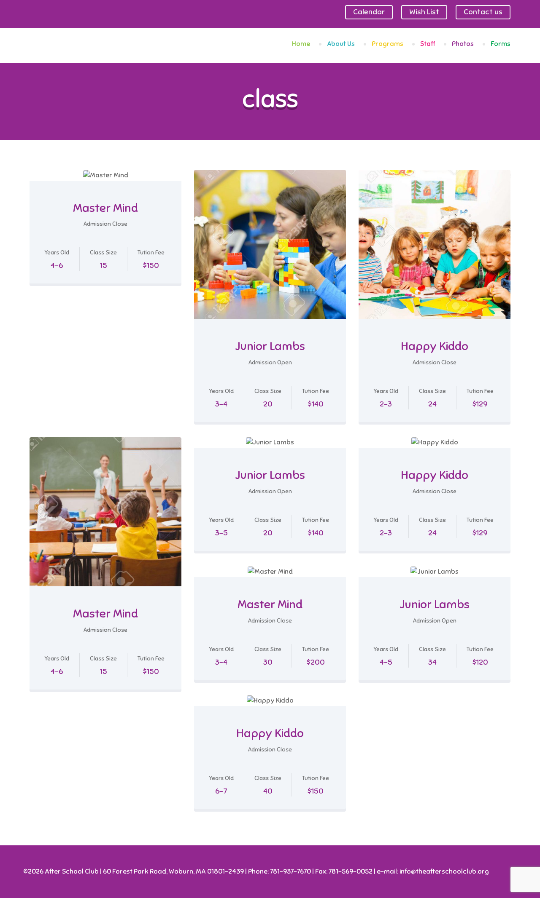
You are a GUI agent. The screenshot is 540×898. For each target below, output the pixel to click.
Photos (463, 44)
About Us (341, 44)
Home (301, 44)
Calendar (369, 11)
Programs (387, 44)
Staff (427, 44)
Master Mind (105, 207)
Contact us (483, 11)
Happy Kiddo (434, 346)
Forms (500, 44)
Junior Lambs (270, 346)
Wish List (424, 11)
